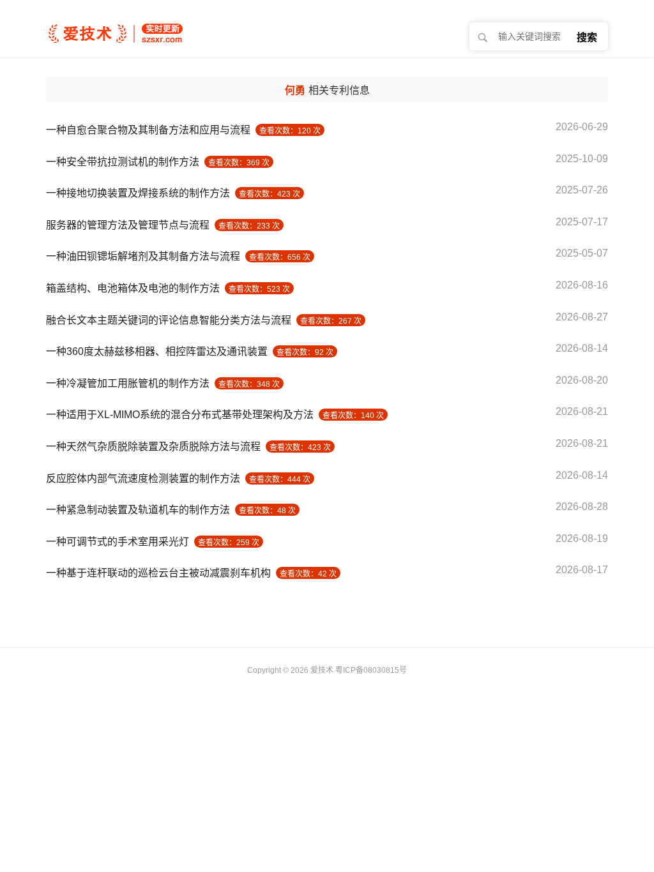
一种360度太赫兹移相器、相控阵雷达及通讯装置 (157, 351)
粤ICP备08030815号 (371, 670)
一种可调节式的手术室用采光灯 (117, 541)
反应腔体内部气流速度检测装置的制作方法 (143, 478)
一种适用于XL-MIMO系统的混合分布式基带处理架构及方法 (180, 414)
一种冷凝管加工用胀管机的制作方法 (127, 383)
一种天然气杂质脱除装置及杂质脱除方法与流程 (153, 446)
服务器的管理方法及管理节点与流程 (127, 225)
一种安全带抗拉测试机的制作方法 (122, 161)
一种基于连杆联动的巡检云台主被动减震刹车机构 (158, 573)
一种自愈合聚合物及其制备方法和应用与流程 (148, 129)
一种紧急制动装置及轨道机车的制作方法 (138, 509)
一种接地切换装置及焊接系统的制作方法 (138, 193)
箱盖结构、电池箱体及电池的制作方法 (133, 288)
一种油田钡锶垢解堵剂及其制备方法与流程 (143, 256)
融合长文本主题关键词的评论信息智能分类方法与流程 (168, 320)
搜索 (587, 37)
